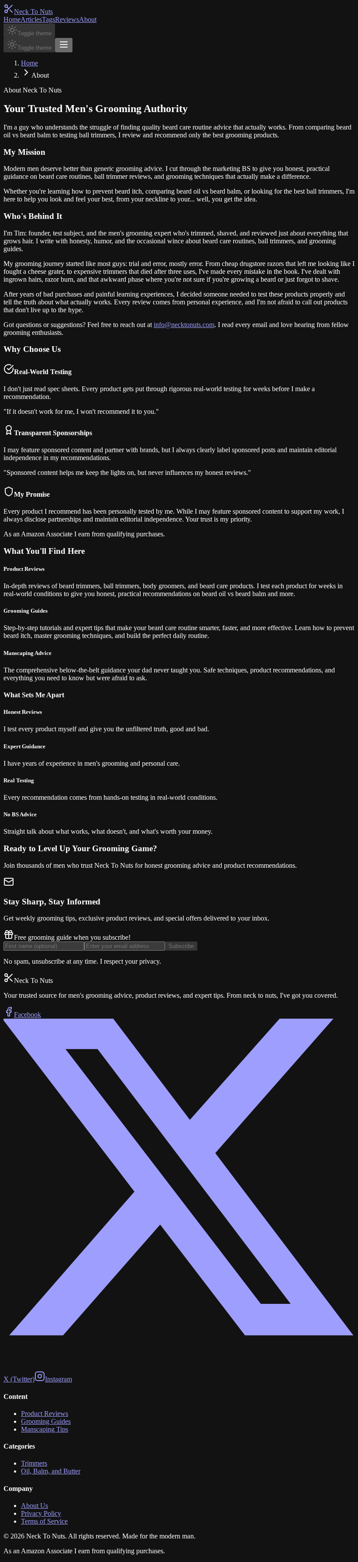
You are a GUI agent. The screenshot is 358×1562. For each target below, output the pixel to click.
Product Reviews (44, 1413)
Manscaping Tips (44, 1429)
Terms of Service (44, 1521)
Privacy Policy (41, 1513)
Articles (31, 19)
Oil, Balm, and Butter (50, 1471)
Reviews (67, 19)
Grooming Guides (46, 1421)
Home (12, 19)
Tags (48, 19)
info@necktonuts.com (184, 324)
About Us (34, 1505)
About (87, 19)
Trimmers (34, 1463)
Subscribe (181, 946)
